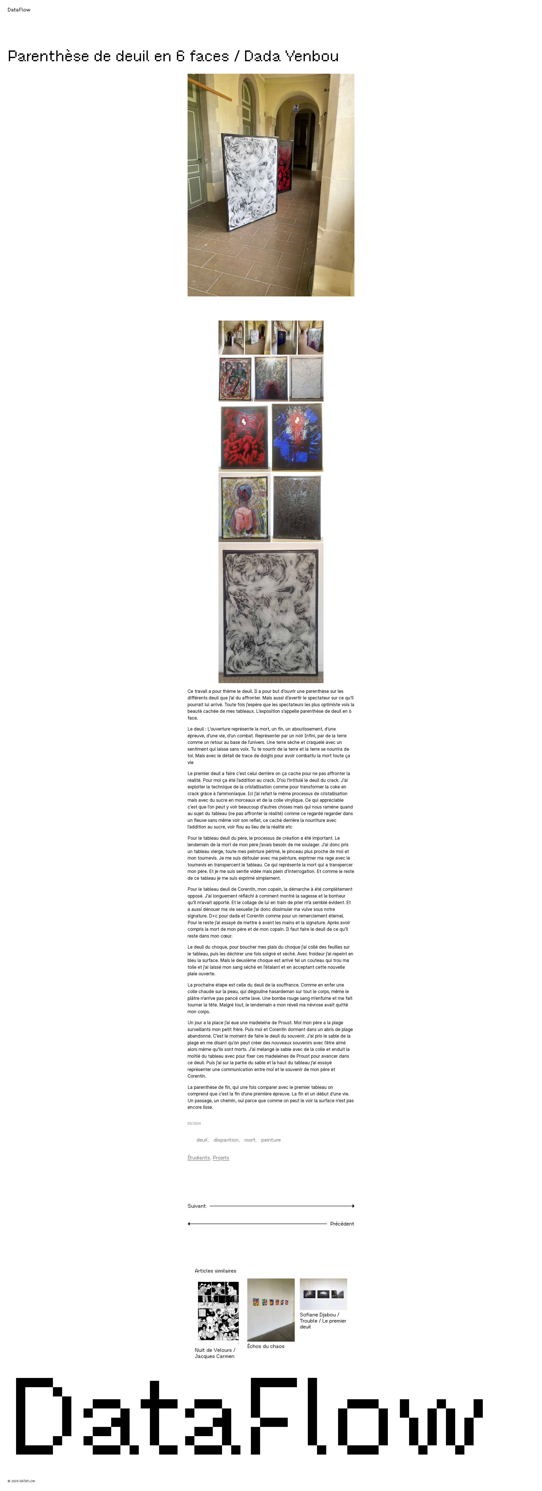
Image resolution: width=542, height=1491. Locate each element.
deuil (202, 1140)
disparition (226, 1140)
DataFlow (19, 10)
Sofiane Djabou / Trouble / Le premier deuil (323, 1321)
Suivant (197, 1206)
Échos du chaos (266, 1346)
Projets (221, 1158)
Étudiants (199, 1158)
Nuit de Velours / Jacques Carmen (215, 1353)
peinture (271, 1140)
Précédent (342, 1224)
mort (250, 1140)
